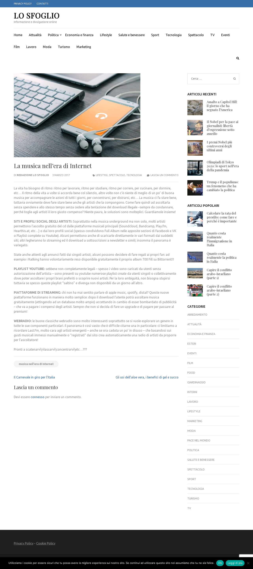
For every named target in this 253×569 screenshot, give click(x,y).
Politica (53, 35)
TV (212, 35)
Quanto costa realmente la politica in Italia (221, 257)
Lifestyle (106, 35)
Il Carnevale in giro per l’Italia (34, 377)
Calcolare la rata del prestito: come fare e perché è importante (222, 217)
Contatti (42, 3)
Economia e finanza (79, 35)
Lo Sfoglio (37, 15)
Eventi (225, 35)
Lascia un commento (164, 175)
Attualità (35, 35)
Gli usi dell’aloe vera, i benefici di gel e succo (147, 377)
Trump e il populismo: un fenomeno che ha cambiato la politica (223, 186)
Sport (155, 35)
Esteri (191, 343)
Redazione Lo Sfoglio (33, 175)
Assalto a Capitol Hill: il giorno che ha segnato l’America (222, 106)
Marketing (83, 47)
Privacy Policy (23, 3)
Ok (220, 562)
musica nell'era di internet (36, 364)
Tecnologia (174, 35)
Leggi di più (235, 562)
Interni (192, 392)
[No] (248, 563)
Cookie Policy (45, 543)
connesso (37, 397)
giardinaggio (196, 382)
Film (17, 47)
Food (191, 372)
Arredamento (197, 314)
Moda (47, 47)
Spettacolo (196, 35)
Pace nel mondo (198, 440)
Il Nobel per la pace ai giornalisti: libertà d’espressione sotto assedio (222, 128)
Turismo (64, 47)
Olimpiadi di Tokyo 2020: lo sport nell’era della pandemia (223, 166)
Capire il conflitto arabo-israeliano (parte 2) (219, 290)
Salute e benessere (131, 35)
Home (18, 35)
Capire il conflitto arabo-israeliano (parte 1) (219, 274)
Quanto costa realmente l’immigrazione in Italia (219, 239)
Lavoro (31, 47)
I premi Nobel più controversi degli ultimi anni (219, 146)
